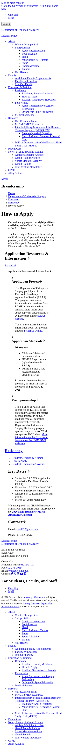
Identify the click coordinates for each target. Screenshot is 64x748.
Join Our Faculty (24, 654)
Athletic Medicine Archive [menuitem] (29, 154)
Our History (21, 642)
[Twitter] (14, 573)
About (11, 612)
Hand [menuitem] (25, 56)
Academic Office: (10, 564)
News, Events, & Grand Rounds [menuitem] (25, 151)
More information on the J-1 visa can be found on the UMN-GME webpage (31, 439)
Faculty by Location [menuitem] (26, 81)
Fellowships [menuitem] (21, 102)
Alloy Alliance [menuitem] (16, 173)
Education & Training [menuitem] (20, 87)
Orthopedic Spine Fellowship (37, 682)
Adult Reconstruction (33, 621)
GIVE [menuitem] (11, 170)
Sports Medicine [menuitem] (30, 65)
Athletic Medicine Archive (29, 725)
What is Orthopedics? (26, 615)
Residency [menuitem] (20, 90)
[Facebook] (12, 573)
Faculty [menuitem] (12, 75)
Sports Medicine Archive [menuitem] (28, 160)
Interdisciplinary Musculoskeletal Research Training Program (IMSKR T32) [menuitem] (38, 129)
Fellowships (21, 673)
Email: (4, 570)
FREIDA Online (33, 330)
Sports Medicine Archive (28, 731)
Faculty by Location (26, 651)
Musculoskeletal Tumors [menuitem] (35, 59)
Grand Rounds (23, 734)
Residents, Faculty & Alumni (27, 457)
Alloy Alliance (16, 743)
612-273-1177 (28, 564)
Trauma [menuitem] (26, 69)
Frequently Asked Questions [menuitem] (37, 133)
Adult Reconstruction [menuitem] (33, 50)
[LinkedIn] (25, 573)
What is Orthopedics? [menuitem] (26, 44)
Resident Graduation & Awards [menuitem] (39, 99)
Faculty (12, 645)
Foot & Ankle (29, 624)
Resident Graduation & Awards (28, 464)
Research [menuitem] (13, 118)
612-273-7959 (14, 567)
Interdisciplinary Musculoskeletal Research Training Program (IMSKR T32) (38, 699)
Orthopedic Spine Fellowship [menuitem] (37, 111)
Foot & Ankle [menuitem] (29, 53)
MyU (11, 17)
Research (13, 688)
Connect (5, 573)
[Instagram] (18, 573)
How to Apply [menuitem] (29, 96)
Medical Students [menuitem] (24, 114)
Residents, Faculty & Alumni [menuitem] (37, 93)
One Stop (13, 14)
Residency (13, 202)
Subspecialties (22, 618)
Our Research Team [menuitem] (26, 121)
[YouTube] (21, 573)
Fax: (3, 567)
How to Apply (19, 460)
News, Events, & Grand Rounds (25, 722)
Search (6, 24)
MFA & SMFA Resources (29, 694)
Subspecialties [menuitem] (22, 47)
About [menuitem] (11, 41)
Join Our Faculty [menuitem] (24, 84)
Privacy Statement (31, 603)
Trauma (26, 639)
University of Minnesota (34, 597)
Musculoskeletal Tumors (35, 630)
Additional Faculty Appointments (33, 648)
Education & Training (20, 657)
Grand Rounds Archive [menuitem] (27, 157)
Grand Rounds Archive (27, 728)
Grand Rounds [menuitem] (23, 163)
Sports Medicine (30, 636)
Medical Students (24, 685)
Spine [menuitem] (25, 62)
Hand (25, 627)
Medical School (9, 35)
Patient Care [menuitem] (14, 148)
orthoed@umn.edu (18, 570)
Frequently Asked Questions (37, 703)
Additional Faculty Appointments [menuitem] (33, 78)
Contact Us (7, 561)
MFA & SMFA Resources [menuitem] (29, 124)
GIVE (11, 740)
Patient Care (14, 719)
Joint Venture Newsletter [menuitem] (28, 167)
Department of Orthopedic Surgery (20, 29)
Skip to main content (12, 2)
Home (11, 193)
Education (13, 199)
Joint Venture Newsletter (28, 737)
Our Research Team (26, 691)
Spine (25, 633)
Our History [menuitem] (21, 72)
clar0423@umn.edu (27, 529)
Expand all (10, 265)
